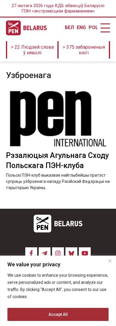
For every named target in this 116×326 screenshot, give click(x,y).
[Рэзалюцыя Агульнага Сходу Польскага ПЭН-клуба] (58, 118)
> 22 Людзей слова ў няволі (32, 50)
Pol (93, 27)
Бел (69, 27)
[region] (58, 291)
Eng (81, 27)
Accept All (58, 314)
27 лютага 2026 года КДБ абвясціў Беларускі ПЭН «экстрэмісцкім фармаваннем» (58, 8)
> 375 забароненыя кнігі (84, 50)
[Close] (109, 260)
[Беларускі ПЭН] (26, 27)
